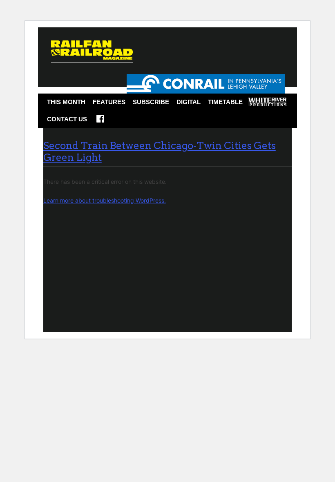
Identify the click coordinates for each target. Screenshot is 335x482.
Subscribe (151, 101)
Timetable (225, 101)
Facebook (100, 121)
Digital (188, 101)
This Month (66, 101)
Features (109, 101)
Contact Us (67, 119)
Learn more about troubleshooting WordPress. (104, 200)
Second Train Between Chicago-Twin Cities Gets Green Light (159, 151)
